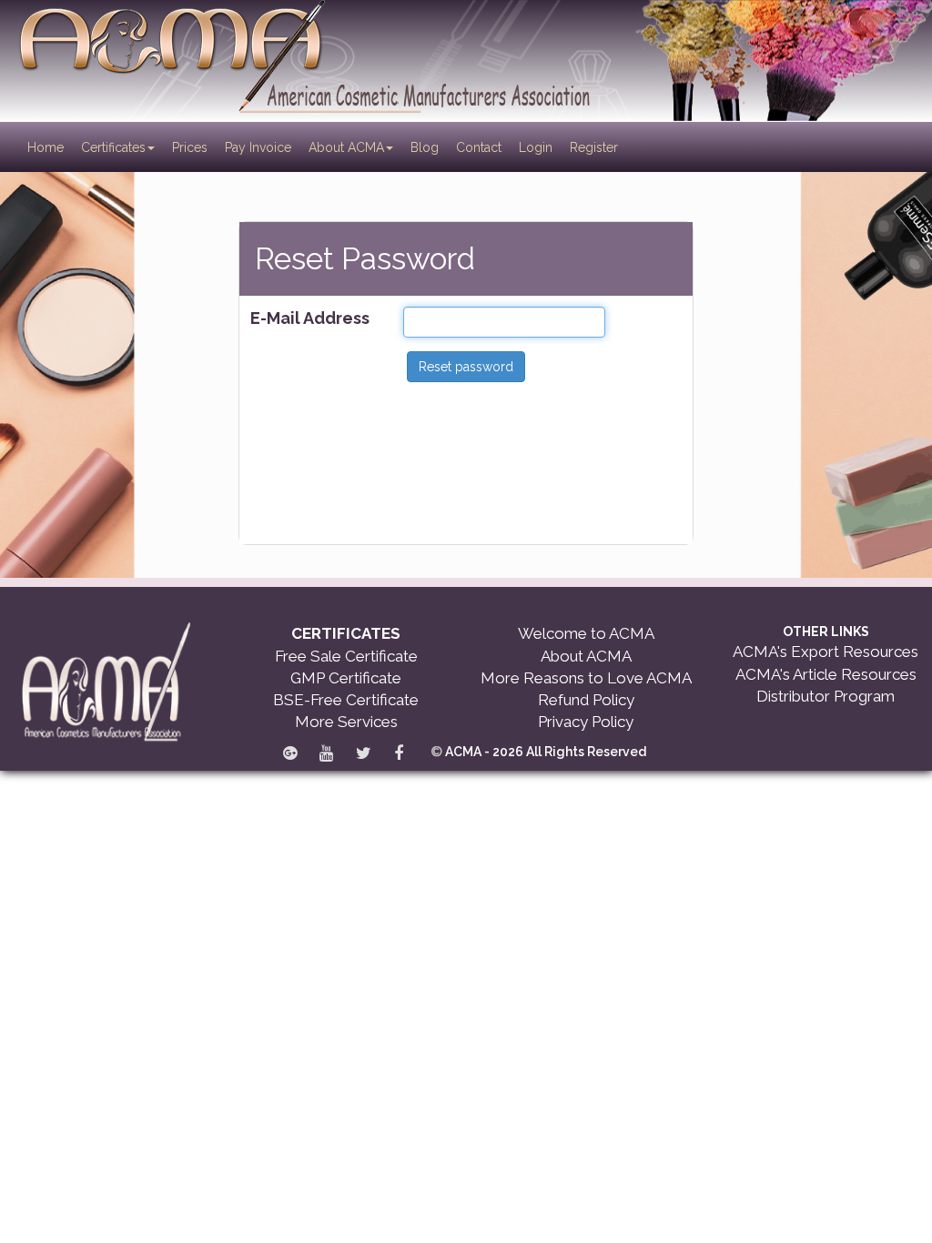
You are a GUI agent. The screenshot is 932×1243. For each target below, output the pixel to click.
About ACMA (346, 147)
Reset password (466, 366)
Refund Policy (586, 700)
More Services (346, 721)
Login (535, 147)
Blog (424, 147)
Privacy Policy (585, 721)
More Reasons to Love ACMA (586, 678)
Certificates (113, 147)
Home (46, 147)
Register (594, 147)
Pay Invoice (258, 147)
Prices (190, 147)
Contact (478, 147)
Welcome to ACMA (586, 633)
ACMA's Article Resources (826, 674)
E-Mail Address (310, 318)
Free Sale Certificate (346, 656)
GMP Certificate (345, 678)
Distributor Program (825, 696)
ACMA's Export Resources (825, 651)
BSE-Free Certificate (346, 700)
